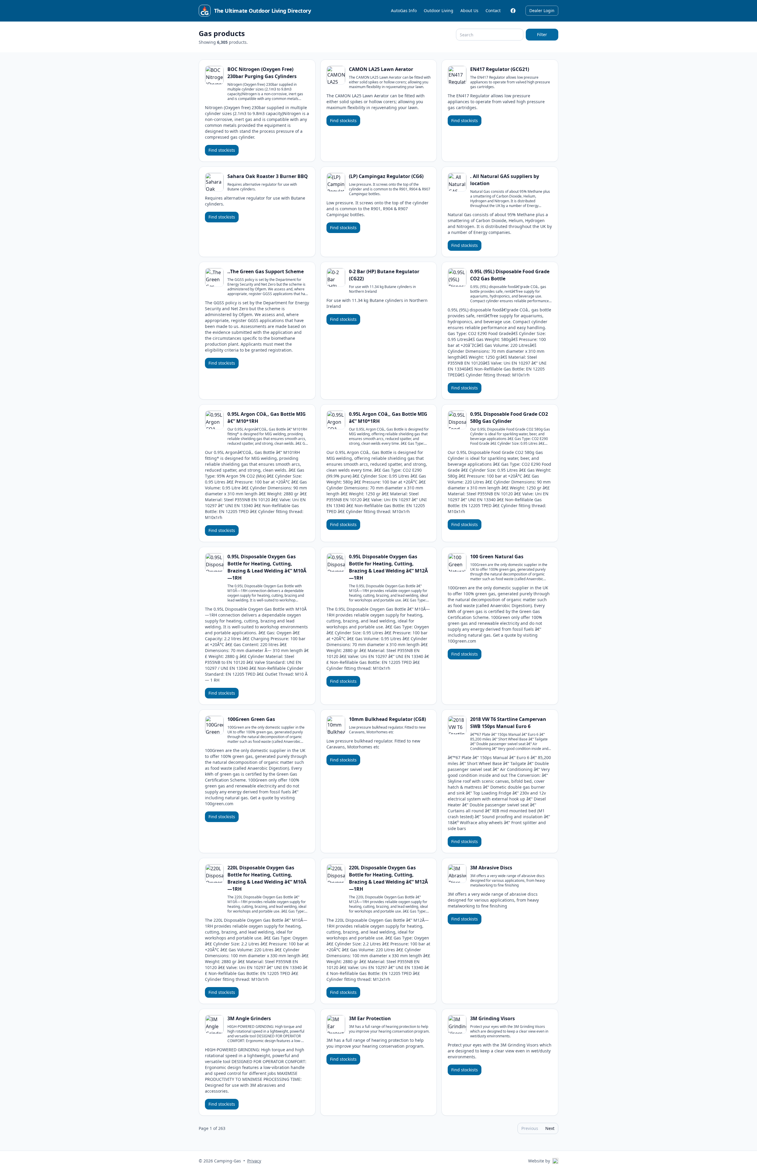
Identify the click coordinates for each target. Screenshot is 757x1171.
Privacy (254, 1161)
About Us (469, 10)
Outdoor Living (438, 10)
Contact (493, 10)
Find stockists (221, 150)
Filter (542, 34)
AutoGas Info (404, 10)
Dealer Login (541, 10)
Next (549, 1128)
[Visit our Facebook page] (513, 11)
